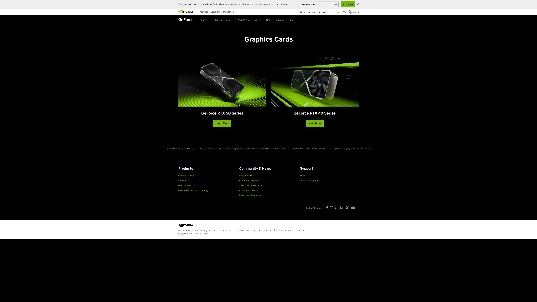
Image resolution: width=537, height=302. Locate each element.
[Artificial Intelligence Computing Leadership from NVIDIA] (186, 12)
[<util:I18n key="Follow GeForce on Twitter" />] (347, 207)
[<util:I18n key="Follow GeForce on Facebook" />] (327, 207)
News (269, 19)
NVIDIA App (244, 19)
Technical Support (309, 180)
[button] (343, 12)
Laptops (182, 180)
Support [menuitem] (323, 12)
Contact (300, 230)
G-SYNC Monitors (187, 185)
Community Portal (248, 190)
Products (203, 11)
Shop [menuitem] (302, 12)
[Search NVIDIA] (338, 11)
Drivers (258, 19)
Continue (348, 4)
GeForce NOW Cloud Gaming (193, 190)
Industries (228, 11)
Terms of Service (227, 230)
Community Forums (249, 180)
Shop (291, 19)
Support (280, 19)
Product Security (284, 230)
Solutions (215, 11)
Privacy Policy (185, 230)
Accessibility (245, 230)
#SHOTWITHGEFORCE (250, 185)
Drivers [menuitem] (312, 12)
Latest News (245, 175)
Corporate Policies (263, 230)
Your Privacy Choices (205, 230)
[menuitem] (203, 11)
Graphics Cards (186, 175)
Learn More (222, 123)
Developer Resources (250, 195)
